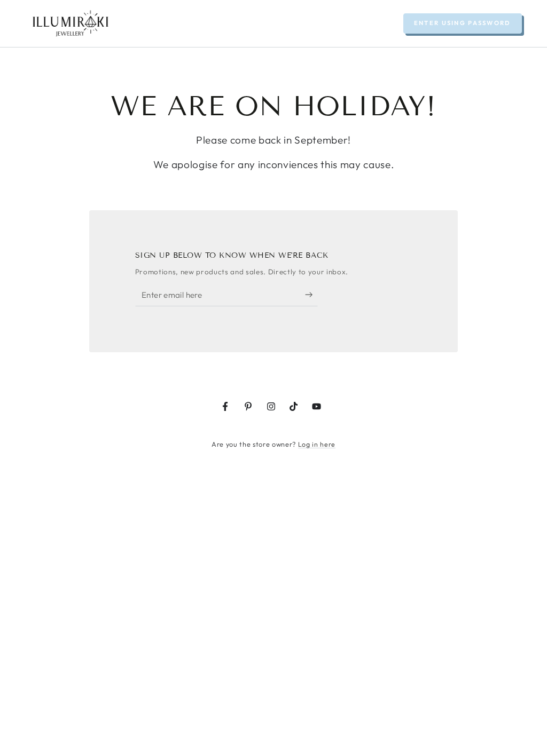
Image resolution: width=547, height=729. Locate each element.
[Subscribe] (311, 294)
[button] (462, 23)
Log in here (316, 444)
